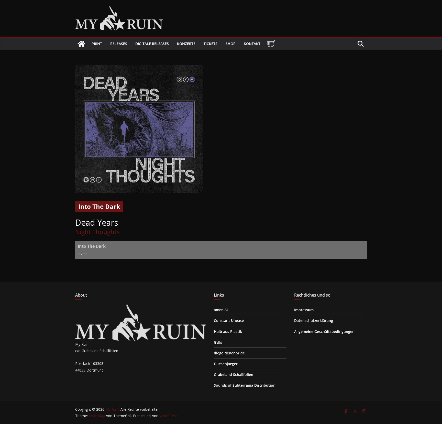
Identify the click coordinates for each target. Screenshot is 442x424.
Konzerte (186, 43)
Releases (118, 43)
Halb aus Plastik (228, 331)
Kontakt (252, 43)
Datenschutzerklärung (313, 320)
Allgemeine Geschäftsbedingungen (324, 331)
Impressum (304, 309)
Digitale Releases (152, 43)
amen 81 (221, 309)
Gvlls (218, 342)
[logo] (140, 307)
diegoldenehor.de (229, 353)
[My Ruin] (81, 44)
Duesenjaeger (226, 363)
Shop (231, 43)
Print (97, 43)
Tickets (210, 43)
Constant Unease (229, 320)
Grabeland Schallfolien (233, 374)
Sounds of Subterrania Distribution (244, 385)
